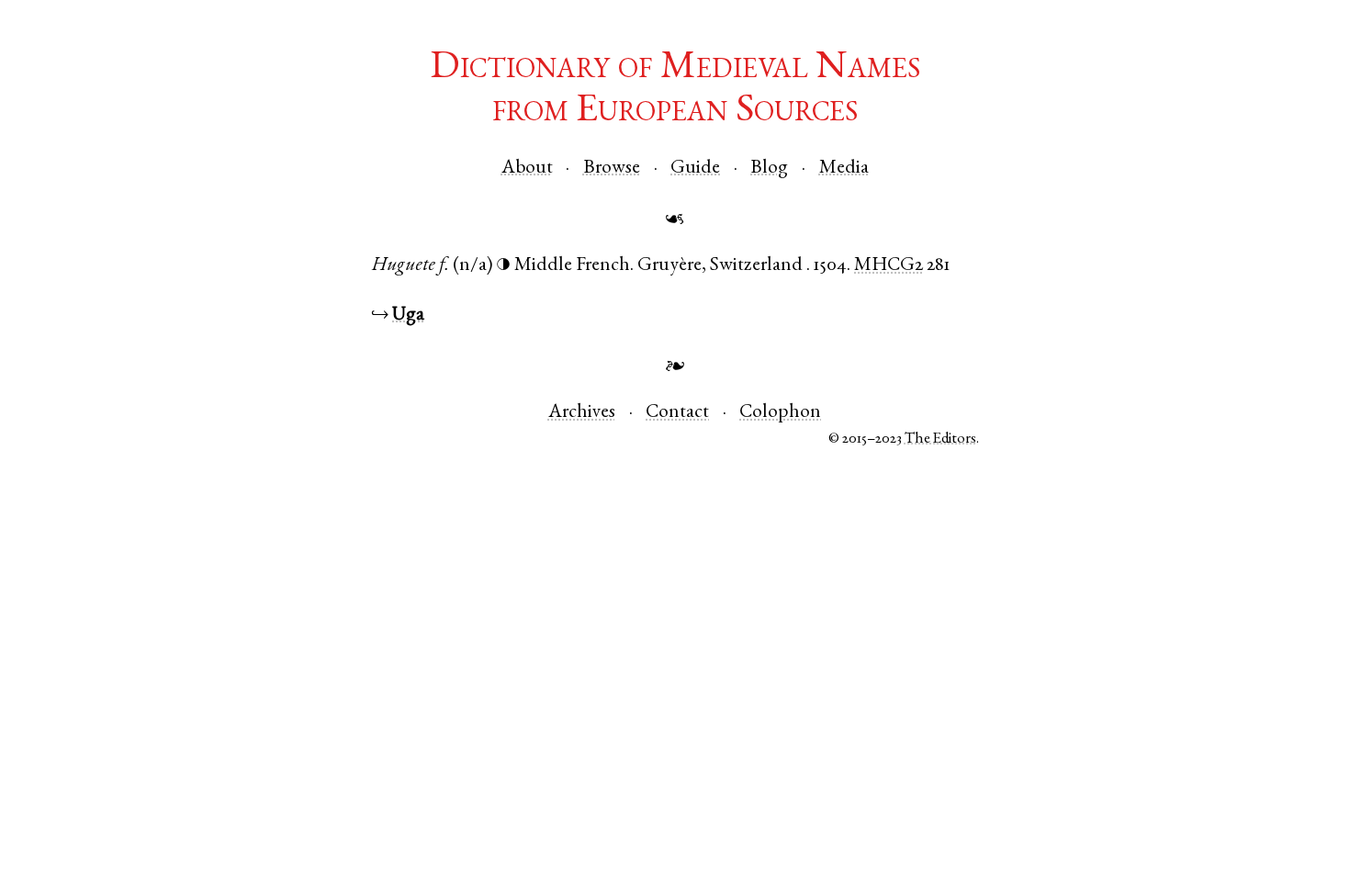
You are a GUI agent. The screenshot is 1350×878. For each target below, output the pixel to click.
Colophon (780, 412)
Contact (677, 412)
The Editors (940, 439)
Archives (581, 412)
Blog (769, 168)
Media (844, 168)
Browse (611, 168)
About (527, 168)
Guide (695, 168)
